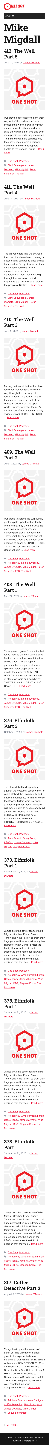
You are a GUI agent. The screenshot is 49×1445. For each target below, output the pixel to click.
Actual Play (14, 562)
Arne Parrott (14, 838)
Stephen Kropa (21, 846)
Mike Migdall (21, 169)
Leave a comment (17, 1412)
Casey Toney (29, 838)
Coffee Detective (13, 1404)
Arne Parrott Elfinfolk (32, 975)
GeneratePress (29, 1440)
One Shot (13, 161)
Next (15, 1424)
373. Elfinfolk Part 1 (19, 863)
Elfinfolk (8, 842)
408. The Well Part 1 (19, 587)
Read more (37, 285)
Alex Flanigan (35, 1400)
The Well (19, 173)
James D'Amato (12, 567)
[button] (7, 16)
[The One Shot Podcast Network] (14, 6)
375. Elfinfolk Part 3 (19, 723)
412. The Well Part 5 (19, 54)
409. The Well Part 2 (19, 455)
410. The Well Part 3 (19, 322)
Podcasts (24, 161)
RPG (17, 571)
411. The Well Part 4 (19, 190)
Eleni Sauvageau (17, 165)
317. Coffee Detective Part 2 (22, 1285)
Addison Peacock (17, 1400)
